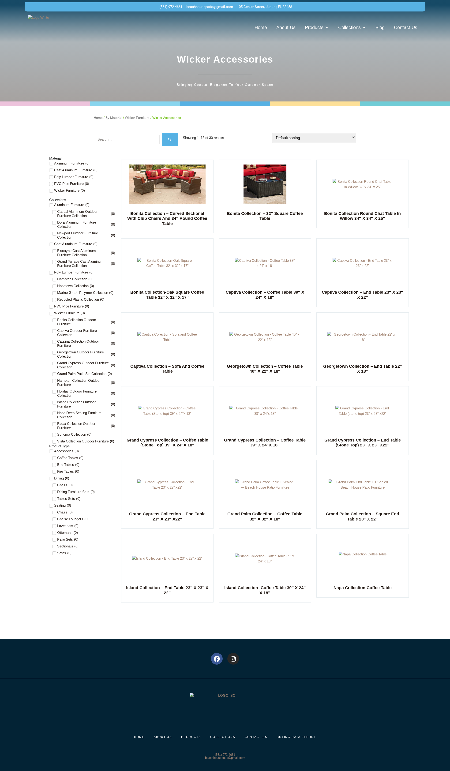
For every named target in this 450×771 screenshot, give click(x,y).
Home (98, 118)
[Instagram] (233, 659)
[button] (317, 27)
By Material (113, 118)
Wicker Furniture (137, 118)
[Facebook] (217, 659)
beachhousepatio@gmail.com (225, 758)
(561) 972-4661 (225, 754)
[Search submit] (170, 139)
